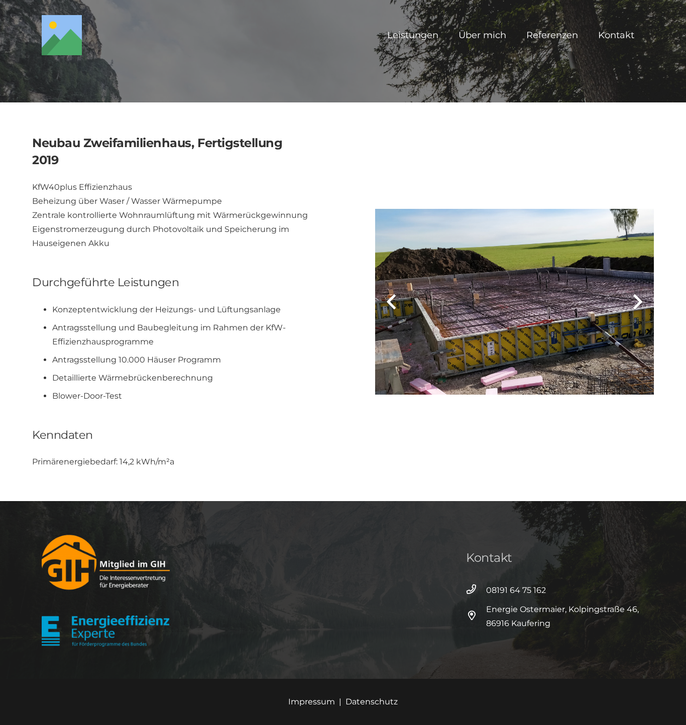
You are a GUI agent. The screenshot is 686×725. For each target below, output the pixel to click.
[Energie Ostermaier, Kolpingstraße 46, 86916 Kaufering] (476, 617)
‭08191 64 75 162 (516, 590)
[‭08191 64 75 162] (476, 590)
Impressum (311, 701)
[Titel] (62, 35)
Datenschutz (372, 701)
